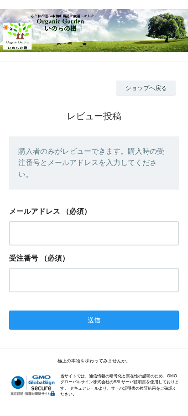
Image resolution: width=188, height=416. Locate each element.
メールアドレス (34, 211)
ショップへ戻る (146, 88)
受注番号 (23, 258)
